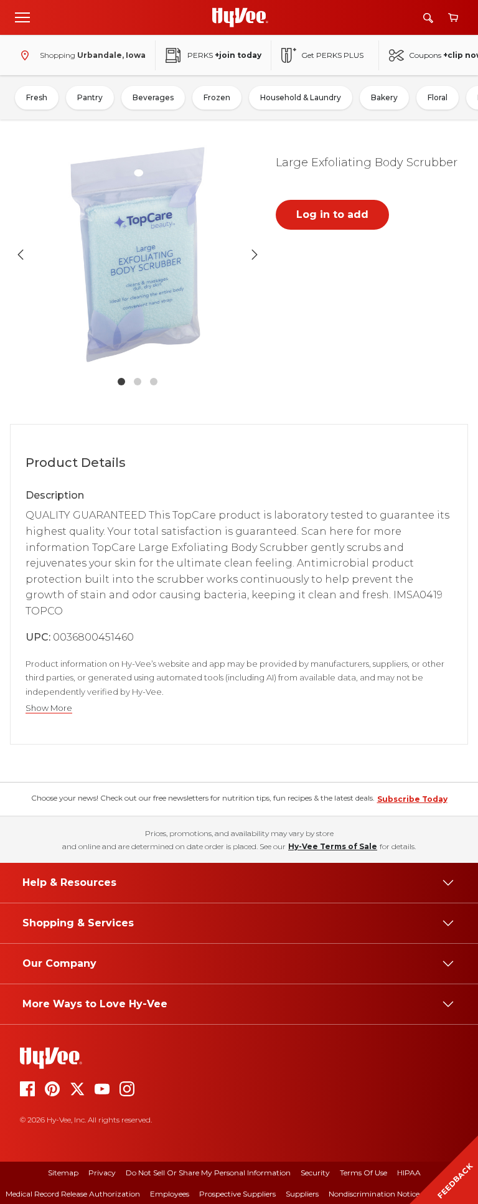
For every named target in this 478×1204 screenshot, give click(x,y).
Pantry (90, 97)
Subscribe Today (412, 799)
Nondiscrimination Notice (374, 1193)
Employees (169, 1193)
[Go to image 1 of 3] (121, 381)
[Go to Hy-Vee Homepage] (240, 17)
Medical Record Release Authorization (73, 1193)
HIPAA (409, 1172)
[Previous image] (20, 254)
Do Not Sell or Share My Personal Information (208, 1172)
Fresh (36, 97)
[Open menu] (22, 16)
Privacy (102, 1172)
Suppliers (302, 1193)
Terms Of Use (363, 1172)
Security (315, 1172)
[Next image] (254, 254)
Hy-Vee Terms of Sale (332, 846)
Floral (438, 97)
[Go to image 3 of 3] (154, 381)
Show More (49, 708)
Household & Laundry (300, 97)
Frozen (217, 97)
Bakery (384, 97)
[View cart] (453, 17)
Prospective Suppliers (237, 1193)
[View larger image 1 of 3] (137, 254)
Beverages (153, 97)
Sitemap (63, 1172)
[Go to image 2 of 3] (137, 381)
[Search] (428, 18)
